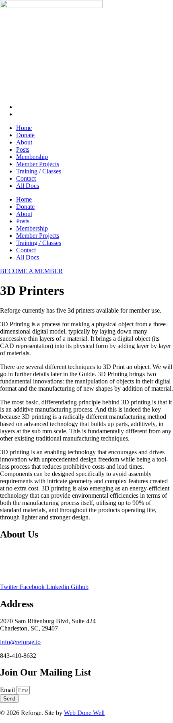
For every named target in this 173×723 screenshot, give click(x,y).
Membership (32, 156)
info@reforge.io (20, 642)
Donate (25, 135)
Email (8, 689)
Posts (22, 149)
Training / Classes (38, 171)
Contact (26, 178)
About (24, 142)
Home (24, 127)
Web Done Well (84, 712)
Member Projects (37, 164)
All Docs (27, 185)
